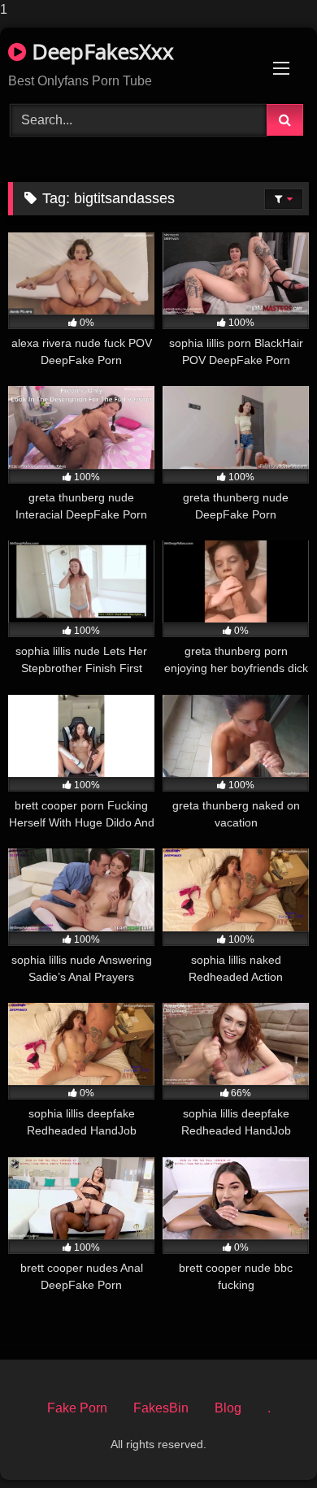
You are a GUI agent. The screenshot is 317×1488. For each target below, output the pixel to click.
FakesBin (161, 1408)
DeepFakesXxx (100, 51)
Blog (228, 1408)
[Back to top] (266, 1442)
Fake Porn (77, 1408)
